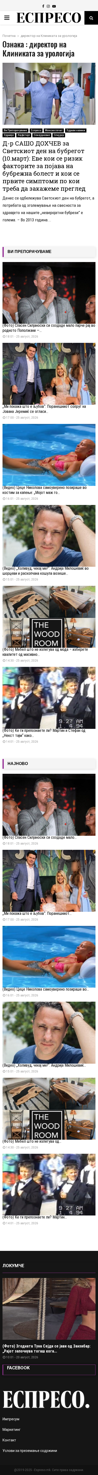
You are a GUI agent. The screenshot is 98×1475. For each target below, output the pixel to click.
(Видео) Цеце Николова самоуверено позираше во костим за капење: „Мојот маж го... (45, 490)
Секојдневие (42, 135)
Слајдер (59, 135)
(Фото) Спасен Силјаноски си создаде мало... (40, 837)
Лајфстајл (24, 135)
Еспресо (36, 130)
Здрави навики (75, 130)
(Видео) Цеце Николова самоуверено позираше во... (46, 989)
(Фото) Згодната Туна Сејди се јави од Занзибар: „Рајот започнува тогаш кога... (46, 1349)
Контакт (9, 1440)
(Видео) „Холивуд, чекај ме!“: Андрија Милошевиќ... (44, 1065)
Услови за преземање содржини (30, 1451)
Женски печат (54, 130)
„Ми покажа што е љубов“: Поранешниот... (37, 913)
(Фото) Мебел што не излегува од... (32, 1141)
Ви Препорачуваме (15, 130)
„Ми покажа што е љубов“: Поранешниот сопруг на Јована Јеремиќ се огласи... (44, 409)
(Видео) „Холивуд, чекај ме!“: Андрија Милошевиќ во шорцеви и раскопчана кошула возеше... (46, 571)
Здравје (9, 135)
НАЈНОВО (18, 763)
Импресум (11, 1419)
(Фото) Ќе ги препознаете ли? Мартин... (35, 1217)
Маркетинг (12, 1430)
